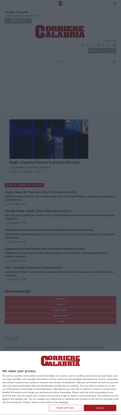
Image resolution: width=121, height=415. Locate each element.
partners (19, 376)
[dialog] (60, 383)
